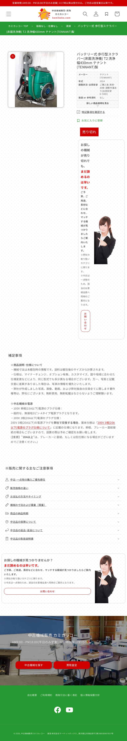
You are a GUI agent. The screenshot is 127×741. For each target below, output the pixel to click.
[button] (8, 14)
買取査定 (71, 665)
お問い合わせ (85, 321)
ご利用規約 (46, 695)
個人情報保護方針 (90, 695)
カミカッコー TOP (18, 26)
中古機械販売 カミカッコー (33, 733)
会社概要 (32, 695)
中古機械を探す (33, 665)
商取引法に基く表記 (66, 695)
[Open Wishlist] (106, 14)
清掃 (68, 26)
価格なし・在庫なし (47, 26)
